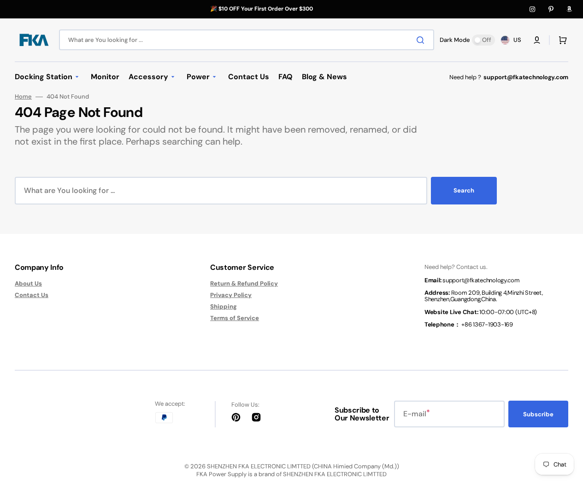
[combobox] (246, 39)
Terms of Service (234, 318)
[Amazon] (569, 9)
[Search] (422, 40)
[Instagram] (532, 9)
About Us (28, 283)
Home (23, 96)
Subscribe (538, 414)
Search (463, 190)
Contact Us (31, 295)
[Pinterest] (551, 9)
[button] (537, 40)
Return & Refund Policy (244, 283)
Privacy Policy (231, 295)
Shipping (223, 306)
